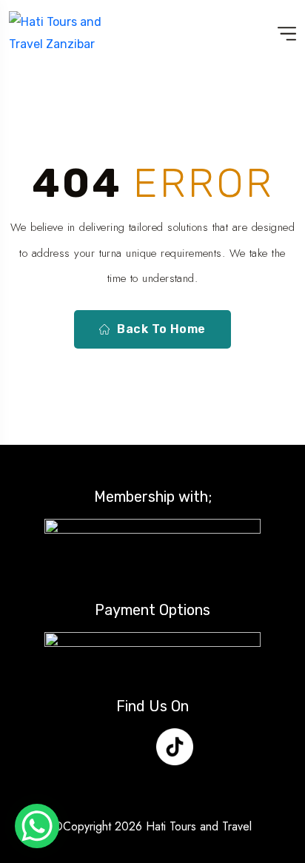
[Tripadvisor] (218, 746)
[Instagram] (131, 746)
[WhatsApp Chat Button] (37, 826)
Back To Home (161, 329)
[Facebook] (87, 746)
